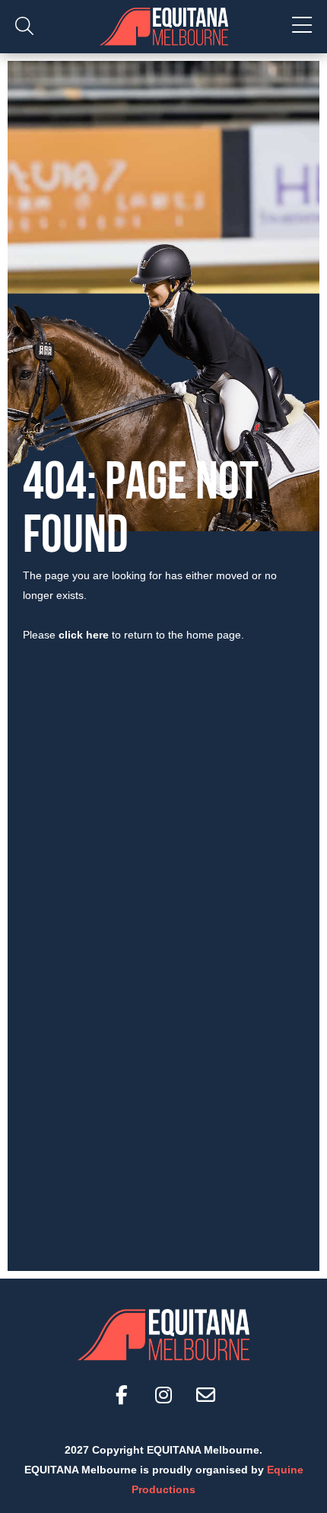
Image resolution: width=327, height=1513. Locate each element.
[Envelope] (205, 1395)
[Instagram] (163, 1395)
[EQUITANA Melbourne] (163, 27)
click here (84, 635)
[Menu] (302, 27)
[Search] (24, 27)
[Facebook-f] (122, 1395)
